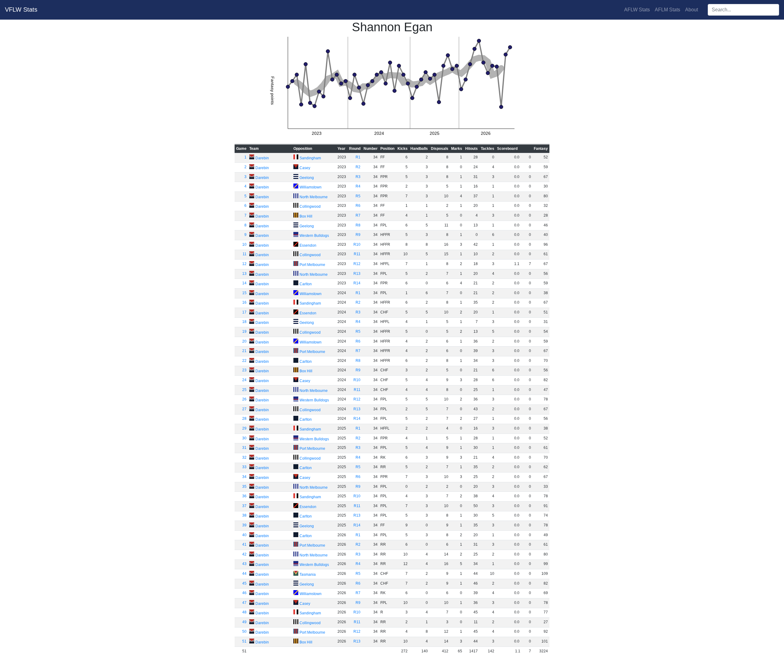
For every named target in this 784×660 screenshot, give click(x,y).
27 (244, 409)
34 (244, 477)
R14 (356, 283)
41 (244, 544)
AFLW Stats (637, 9)
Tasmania (308, 574)
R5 (358, 196)
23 (244, 370)
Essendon (308, 245)
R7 (358, 215)
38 (244, 515)
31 (244, 448)
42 (244, 554)
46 (244, 593)
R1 (358, 157)
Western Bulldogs (314, 235)
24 (244, 380)
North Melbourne (314, 197)
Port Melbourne (312, 265)
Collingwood (310, 206)
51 (244, 641)
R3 (358, 177)
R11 (357, 254)
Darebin (262, 158)
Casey (305, 168)
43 (244, 564)
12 (244, 264)
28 (244, 418)
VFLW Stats (21, 9)
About (691, 9)
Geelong (307, 178)
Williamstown (311, 187)
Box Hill (306, 216)
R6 (358, 205)
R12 (356, 264)
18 (244, 322)
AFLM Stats (667, 9)
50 (244, 631)
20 (244, 341)
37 (244, 506)
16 (244, 302)
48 (244, 612)
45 (244, 583)
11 (245, 254)
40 (244, 535)
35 (244, 486)
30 (244, 438)
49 (244, 622)
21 (244, 351)
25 (244, 390)
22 (244, 360)
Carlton (306, 284)
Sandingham (310, 158)
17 (244, 312)
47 (244, 603)
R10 (356, 244)
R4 (358, 186)
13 (244, 273)
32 (244, 457)
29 (244, 428)
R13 (356, 273)
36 (244, 496)
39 (244, 525)
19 (244, 331)
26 (244, 399)
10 (244, 244)
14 (244, 283)
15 (244, 293)
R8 (358, 225)
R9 (358, 235)
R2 (358, 167)
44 (244, 573)
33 (244, 467)
